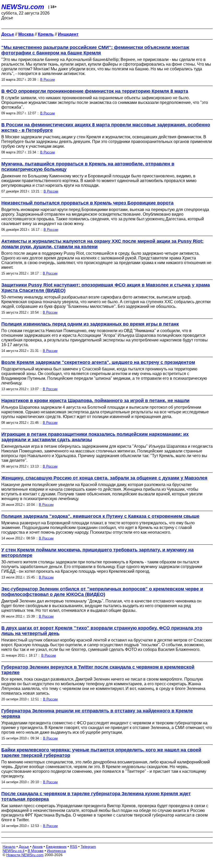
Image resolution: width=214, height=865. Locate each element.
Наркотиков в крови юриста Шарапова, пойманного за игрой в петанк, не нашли (95, 400)
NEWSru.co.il (13, 851)
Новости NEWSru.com (25, 855)
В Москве (36, 851)
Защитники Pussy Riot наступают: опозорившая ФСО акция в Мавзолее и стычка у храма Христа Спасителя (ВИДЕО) (105, 287)
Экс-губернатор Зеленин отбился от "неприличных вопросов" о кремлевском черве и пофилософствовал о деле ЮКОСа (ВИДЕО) (102, 591)
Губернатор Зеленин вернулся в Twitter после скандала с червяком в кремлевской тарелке (97, 669)
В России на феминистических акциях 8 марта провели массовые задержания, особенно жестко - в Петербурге (105, 127)
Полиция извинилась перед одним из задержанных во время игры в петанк (90, 324)
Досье (24, 846)
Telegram (88, 846)
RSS (73, 846)
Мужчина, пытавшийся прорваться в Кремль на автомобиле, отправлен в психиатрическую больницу (87, 166)
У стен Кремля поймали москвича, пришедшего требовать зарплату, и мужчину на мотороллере (97, 552)
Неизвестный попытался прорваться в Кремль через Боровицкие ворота (87, 203)
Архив (37, 846)
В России (47, 80)
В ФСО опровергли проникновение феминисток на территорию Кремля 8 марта (94, 91)
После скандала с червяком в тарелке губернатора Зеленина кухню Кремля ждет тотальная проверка (96, 796)
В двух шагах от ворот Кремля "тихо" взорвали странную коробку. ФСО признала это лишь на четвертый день (101, 630)
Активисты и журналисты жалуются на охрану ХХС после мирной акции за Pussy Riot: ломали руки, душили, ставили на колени (102, 244)
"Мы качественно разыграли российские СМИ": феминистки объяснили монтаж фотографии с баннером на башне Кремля (95, 50)
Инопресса (56, 851)
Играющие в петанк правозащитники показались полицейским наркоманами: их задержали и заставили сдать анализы (95, 437)
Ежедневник (56, 846)
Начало (9, 846)
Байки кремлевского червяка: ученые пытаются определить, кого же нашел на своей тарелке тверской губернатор (101, 752)
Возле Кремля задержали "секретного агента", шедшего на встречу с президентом (98, 362)
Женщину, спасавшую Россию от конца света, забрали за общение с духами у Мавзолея (104, 478)
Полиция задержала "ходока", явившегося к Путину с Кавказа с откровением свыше (100, 516)
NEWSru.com (22, 7)
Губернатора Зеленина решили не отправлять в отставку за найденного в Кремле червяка (97, 713)
